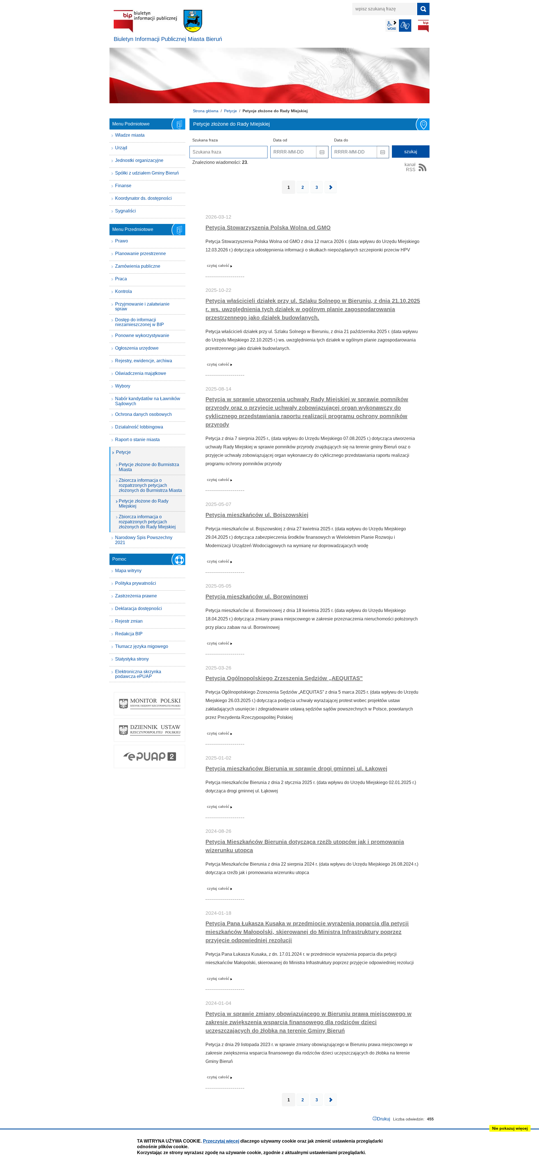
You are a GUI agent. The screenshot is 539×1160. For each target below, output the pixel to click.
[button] (322, 152)
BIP (423, 26)
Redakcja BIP (129, 633)
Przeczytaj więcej (221, 1141)
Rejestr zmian (129, 621)
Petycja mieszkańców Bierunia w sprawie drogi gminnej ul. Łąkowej (296, 768)
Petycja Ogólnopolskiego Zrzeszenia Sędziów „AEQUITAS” (284, 678)
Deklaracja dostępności (138, 608)
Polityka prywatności (135, 583)
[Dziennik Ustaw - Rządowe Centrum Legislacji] (149, 730)
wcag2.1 (391, 25)
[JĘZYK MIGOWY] (405, 25)
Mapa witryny (128, 570)
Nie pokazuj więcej (510, 1128)
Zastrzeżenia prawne (136, 595)
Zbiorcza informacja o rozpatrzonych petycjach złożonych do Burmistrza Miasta (150, 485)
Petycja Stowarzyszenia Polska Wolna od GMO (268, 227)
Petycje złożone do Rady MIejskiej (143, 503)
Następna (331, 187)
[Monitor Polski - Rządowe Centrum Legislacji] (149, 704)
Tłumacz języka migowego (141, 646)
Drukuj (383, 1119)
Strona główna (205, 111)
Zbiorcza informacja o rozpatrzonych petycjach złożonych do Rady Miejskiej (147, 521)
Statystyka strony (132, 659)
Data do (341, 140)
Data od (280, 140)
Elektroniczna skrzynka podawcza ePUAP (138, 674)
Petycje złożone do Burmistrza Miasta (149, 467)
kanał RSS (410, 167)
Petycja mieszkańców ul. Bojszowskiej (257, 515)
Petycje (230, 111)
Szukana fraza (205, 140)
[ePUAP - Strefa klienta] (149, 756)
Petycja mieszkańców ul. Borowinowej (256, 596)
